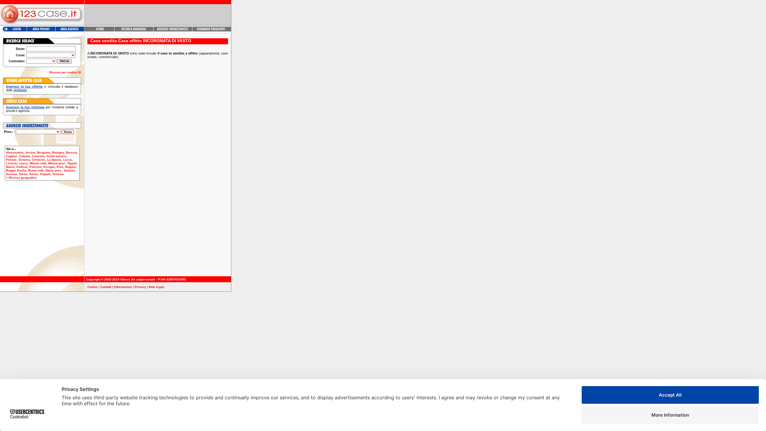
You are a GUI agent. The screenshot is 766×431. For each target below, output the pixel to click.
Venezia (58, 174)
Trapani (45, 174)
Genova (24, 159)
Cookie (92, 287)
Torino (33, 174)
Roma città (36, 170)
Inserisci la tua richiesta (25, 107)
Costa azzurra (56, 156)
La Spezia (54, 159)
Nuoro (10, 167)
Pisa (60, 167)
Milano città (38, 163)
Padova (22, 167)
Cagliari (11, 156)
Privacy (140, 287)
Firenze (11, 159)
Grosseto (38, 159)
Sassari (69, 170)
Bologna (58, 152)
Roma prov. (53, 170)
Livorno (11, 163)
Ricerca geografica (23, 177)
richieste (20, 90)
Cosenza (38, 156)
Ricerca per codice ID (65, 72)
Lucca (23, 163)
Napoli (72, 163)
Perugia (49, 167)
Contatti (105, 287)
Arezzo (30, 152)
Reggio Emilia (16, 170)
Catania (24, 156)
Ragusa (70, 167)
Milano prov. (57, 163)
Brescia (71, 152)
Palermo (35, 167)
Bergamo (43, 152)
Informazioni (123, 287)
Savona (11, 174)
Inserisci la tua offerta (24, 86)
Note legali (156, 287)
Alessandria (15, 152)
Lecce (67, 159)
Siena (23, 174)
